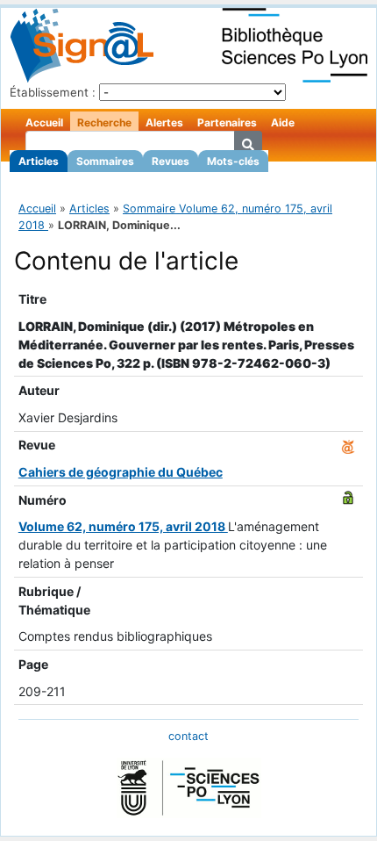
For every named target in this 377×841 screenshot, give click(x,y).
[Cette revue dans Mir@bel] (348, 444)
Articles (38, 161)
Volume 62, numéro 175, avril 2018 (123, 526)
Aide (283, 122)
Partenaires (227, 122)
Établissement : (53, 92)
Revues (170, 161)
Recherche (104, 122)
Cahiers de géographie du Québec (120, 471)
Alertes (164, 122)
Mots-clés (233, 161)
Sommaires (105, 161)
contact (188, 736)
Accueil (44, 122)
